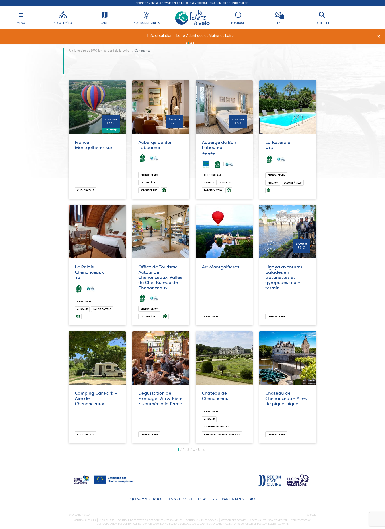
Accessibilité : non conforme (268, 520)
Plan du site (106, 520)
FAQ (251, 499)
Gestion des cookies (233, 520)
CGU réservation (301, 520)
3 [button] (191, 43)
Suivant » (204, 448)
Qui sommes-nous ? (147, 499)
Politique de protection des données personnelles (150, 520)
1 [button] (186, 43)
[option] (190, 35)
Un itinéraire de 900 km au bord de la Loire (99, 50)
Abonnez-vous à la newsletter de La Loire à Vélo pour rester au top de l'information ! (193, 3)
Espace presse (181, 499)
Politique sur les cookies (202, 520)
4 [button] (193, 43)
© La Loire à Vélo (79, 515)
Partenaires (233, 499)
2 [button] (188, 43)
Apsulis (311, 515)
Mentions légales (85, 520)
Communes (142, 50)
